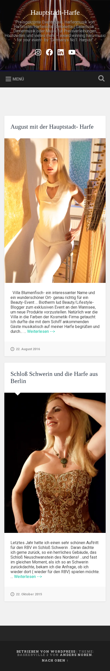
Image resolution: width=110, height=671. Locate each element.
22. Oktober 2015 (29, 594)
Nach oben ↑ (55, 660)
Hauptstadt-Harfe (55, 12)
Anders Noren (76, 655)
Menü (18, 78)
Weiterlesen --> (41, 331)
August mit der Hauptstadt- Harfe (52, 126)
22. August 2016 (28, 349)
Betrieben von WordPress (45, 651)
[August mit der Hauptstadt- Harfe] (55, 210)
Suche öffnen (100, 78)
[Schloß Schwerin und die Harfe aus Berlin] (55, 463)
